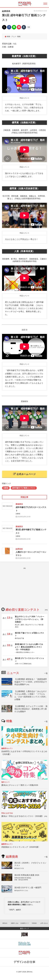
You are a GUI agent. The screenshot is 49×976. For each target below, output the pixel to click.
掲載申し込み (14, 923)
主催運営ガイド (24, 923)
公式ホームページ (26, 474)
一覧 (46, 673)
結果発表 (6, 11)
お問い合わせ (44, 923)
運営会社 (4, 923)
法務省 (5, 488)
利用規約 (34, 923)
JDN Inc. (30, 972)
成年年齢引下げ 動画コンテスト (23, 488)
